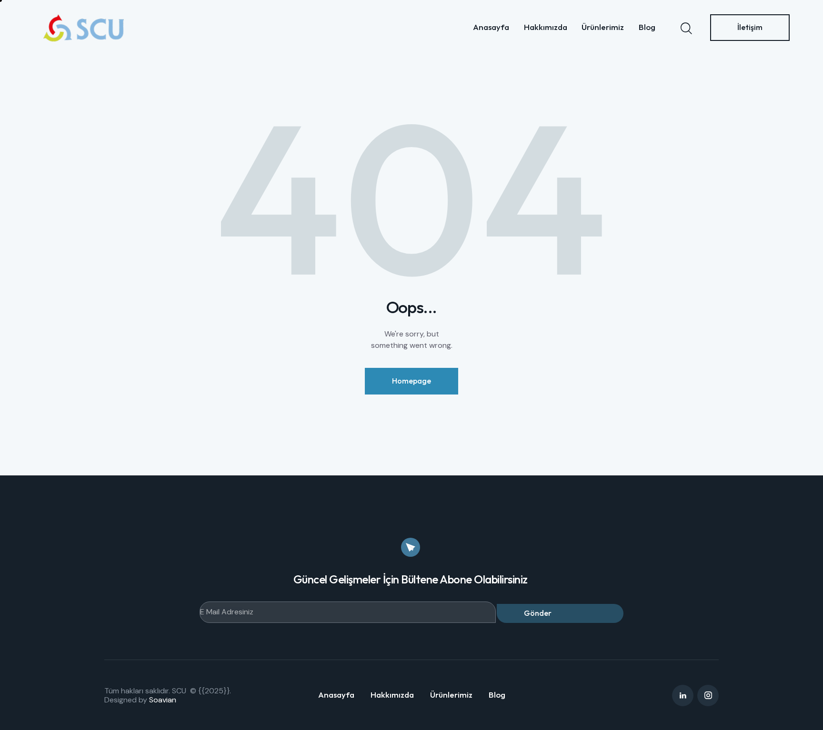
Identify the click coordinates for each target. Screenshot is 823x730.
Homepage (411, 380)
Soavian (162, 700)
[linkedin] (682, 695)
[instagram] (708, 695)
